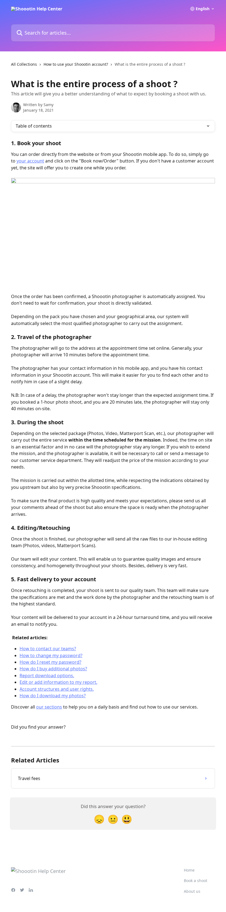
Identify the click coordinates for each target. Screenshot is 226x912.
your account (30, 161)
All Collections (24, 64)
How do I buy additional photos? (53, 669)
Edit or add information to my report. (58, 682)
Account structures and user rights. (57, 689)
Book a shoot (195, 880)
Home (189, 870)
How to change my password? (51, 655)
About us (192, 891)
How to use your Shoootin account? (76, 64)
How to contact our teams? (48, 649)
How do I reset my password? (50, 662)
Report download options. (47, 676)
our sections (49, 707)
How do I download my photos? (53, 696)
